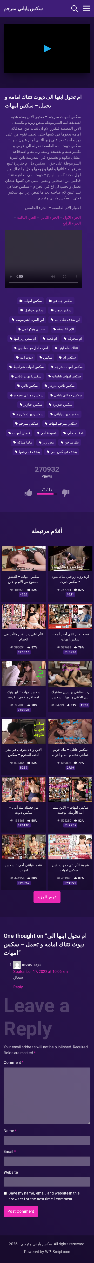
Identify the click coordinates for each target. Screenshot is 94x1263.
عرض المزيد (47, 897)
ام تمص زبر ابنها (24, 338)
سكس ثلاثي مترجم (61, 386)
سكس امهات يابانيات (66, 376)
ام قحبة (51, 338)
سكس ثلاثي (29, 386)
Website (11, 1172)
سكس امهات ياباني (28, 376)
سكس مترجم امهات (62, 423)
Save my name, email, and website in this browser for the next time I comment (44, 1196)
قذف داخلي (75, 433)
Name (10, 1130)
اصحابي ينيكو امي (34, 329)
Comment (13, 1062)
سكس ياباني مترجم (23, 8)
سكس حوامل (34, 310)
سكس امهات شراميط (28, 367)
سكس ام (69, 357)
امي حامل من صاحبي (32, 348)
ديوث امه (26, 357)
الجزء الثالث (26, 217)
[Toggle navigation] (86, 8)
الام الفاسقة (65, 329)
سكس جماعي (62, 301)
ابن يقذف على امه (67, 320)
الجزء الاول (72, 217)
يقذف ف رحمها (29, 452)
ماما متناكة (24, 442)
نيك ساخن (71, 442)
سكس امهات (32, 301)
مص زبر (48, 442)
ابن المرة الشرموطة (29, 320)
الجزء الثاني (49, 217)
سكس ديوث (63, 310)
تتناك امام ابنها (68, 348)
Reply (18, 987)
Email (10, 1151)
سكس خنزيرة (62, 404)
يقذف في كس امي (63, 452)
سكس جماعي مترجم (28, 395)
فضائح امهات (21, 433)
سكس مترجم (28, 423)
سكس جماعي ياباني (67, 395)
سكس (48, 357)
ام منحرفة (74, 338)
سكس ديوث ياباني (66, 414)
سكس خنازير (32, 404)
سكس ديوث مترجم (29, 414)
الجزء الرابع (72, 223)
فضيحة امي (48, 433)
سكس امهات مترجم (68, 367)
